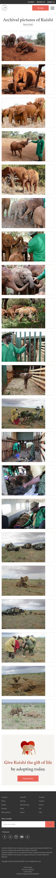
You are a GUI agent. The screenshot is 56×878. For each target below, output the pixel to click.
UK (40, 808)
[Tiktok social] (27, 838)
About (22, 812)
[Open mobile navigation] (52, 8)
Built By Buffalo (34, 874)
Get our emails (6, 818)
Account (31, 2)
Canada (41, 801)
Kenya (41, 804)
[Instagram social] (16, 838)
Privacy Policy (28, 867)
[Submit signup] (49, 824)
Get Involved (6, 812)
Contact (42, 797)
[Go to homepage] (4, 8)
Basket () (51, 2)
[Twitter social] (10, 838)
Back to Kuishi (28, 24)
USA (40, 812)
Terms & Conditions (28, 869)
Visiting (22, 801)
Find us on (5, 832)
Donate (40, 8)
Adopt (4, 804)
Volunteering (24, 804)
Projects (4, 797)
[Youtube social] (22, 838)
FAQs (22, 808)
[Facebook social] (4, 838)
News (3, 801)
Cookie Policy (28, 871)
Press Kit (23, 797)
